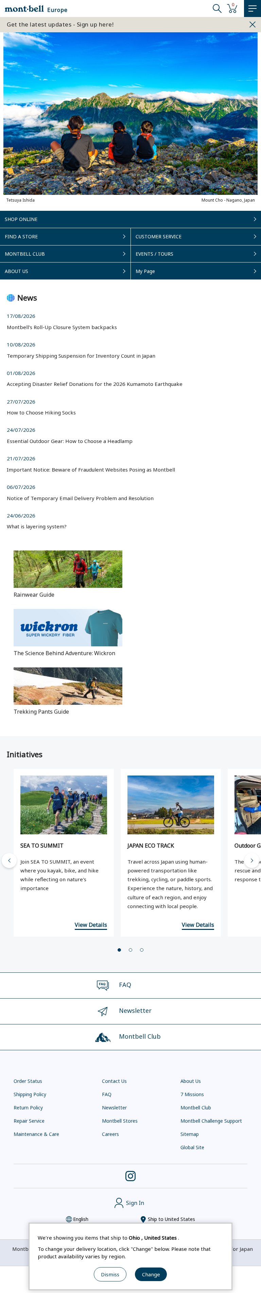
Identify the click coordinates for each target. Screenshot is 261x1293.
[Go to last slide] (9, 860)
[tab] (119, 950)
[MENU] (252, 8)
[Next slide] (251, 860)
